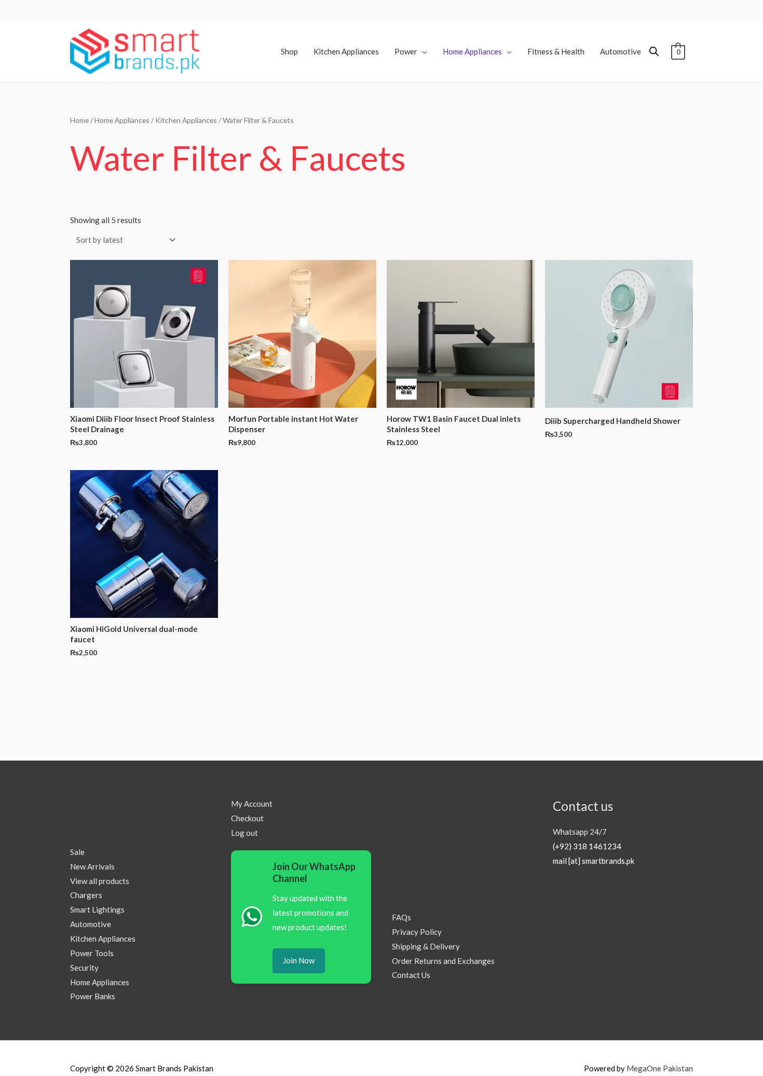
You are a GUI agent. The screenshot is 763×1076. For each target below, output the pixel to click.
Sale (77, 852)
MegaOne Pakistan (659, 1068)
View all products (99, 881)
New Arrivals (92, 866)
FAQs (401, 917)
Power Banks (92, 996)
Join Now (299, 960)
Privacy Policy (417, 931)
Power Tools (92, 953)
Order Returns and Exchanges (443, 960)
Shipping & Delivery (426, 946)
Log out (244, 832)
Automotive (90, 924)
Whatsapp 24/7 (580, 831)
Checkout (247, 818)
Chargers (86, 895)
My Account (251, 803)
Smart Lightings (97, 909)
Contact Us (411, 975)
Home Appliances (121, 120)
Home (79, 120)
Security (84, 967)
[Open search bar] (654, 51)
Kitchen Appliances (186, 120)
